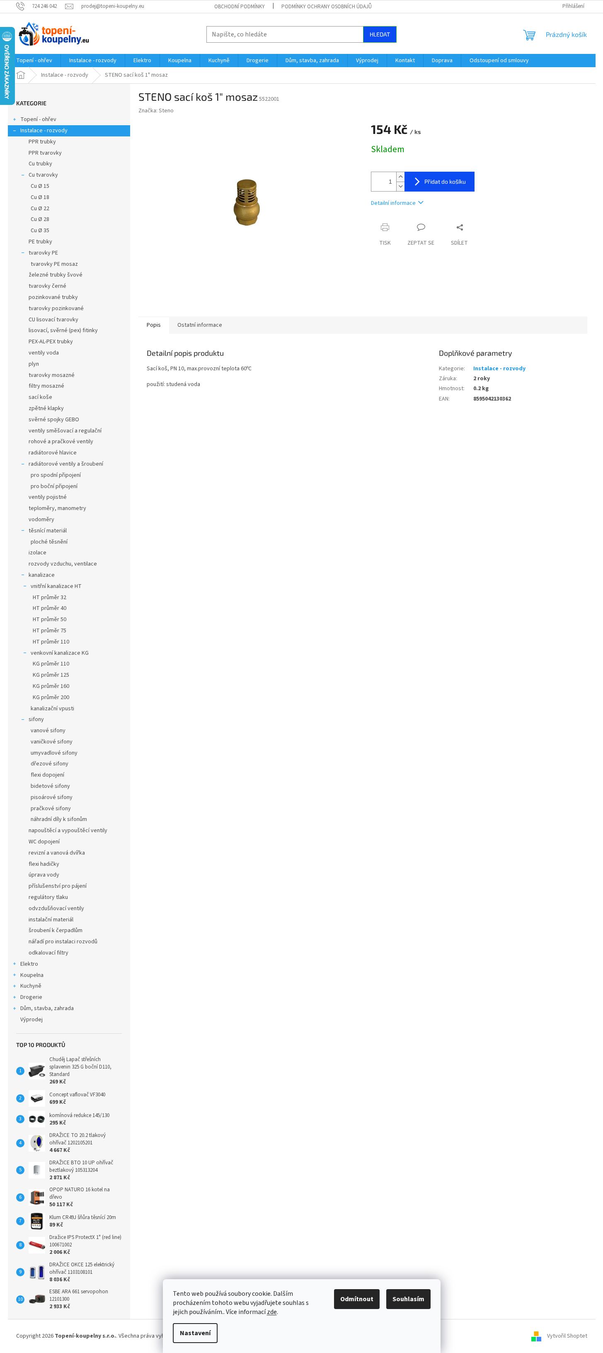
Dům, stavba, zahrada (47, 1008)
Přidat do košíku (445, 181)
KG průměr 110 (51, 664)
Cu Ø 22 (40, 208)
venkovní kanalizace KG (60, 653)
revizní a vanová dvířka (57, 853)
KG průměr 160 (51, 686)
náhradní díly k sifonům (59, 819)
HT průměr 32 (49, 597)
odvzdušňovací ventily (56, 908)
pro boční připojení (54, 486)
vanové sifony (48, 730)
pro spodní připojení (56, 475)
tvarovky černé (47, 286)
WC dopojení (44, 842)
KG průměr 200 (51, 697)
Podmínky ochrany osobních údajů (326, 6)
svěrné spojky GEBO (54, 419)
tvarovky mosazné (52, 375)
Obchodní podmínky (239, 6)
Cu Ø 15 (40, 186)
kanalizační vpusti (52, 708)
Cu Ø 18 (40, 197)
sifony (36, 719)
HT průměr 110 (51, 642)
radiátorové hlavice (53, 453)
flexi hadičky (44, 864)
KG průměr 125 (51, 675)
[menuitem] (34, 60)
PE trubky (40, 242)
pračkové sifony (51, 808)
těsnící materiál (48, 531)
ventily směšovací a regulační (65, 431)
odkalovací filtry (48, 953)
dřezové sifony (49, 764)
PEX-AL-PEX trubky (51, 342)
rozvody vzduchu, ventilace (63, 564)
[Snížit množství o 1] (400, 186)
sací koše (40, 397)
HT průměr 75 (49, 631)
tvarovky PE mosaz (54, 264)
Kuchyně (30, 986)
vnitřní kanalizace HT (56, 586)
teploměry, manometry (57, 508)
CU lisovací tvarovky (53, 320)
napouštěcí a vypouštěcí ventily (68, 830)
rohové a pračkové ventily (61, 441)
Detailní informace (393, 203)
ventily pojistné (48, 497)
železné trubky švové (55, 275)
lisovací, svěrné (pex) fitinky (63, 330)
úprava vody (44, 875)
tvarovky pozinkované (56, 308)
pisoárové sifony (52, 797)
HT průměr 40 (49, 608)
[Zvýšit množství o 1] (400, 177)
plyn (34, 364)
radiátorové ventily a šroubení (66, 464)
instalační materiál (51, 920)
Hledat (380, 34)
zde (272, 1312)
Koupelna (32, 975)
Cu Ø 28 (40, 219)
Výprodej (31, 1019)
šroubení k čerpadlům (55, 930)
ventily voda (44, 353)
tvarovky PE (43, 253)
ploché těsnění (49, 542)
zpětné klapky (46, 408)
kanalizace (42, 575)
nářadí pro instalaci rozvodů (63, 942)
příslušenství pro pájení (58, 886)
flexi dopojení (47, 775)
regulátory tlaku (48, 897)
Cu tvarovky (43, 175)
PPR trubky (42, 142)
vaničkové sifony (52, 742)
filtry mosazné (46, 386)
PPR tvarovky (45, 153)
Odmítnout (356, 1299)
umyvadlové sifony (54, 753)
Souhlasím (408, 1299)
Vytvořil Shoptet (567, 1336)
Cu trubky (40, 164)
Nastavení (195, 1333)
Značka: (156, 111)
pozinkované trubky (53, 297)
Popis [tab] (154, 325)
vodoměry (41, 519)
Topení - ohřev (38, 119)
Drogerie (31, 997)
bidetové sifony (50, 786)
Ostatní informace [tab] (199, 325)
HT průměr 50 (49, 619)
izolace (37, 553)
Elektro (29, 964)
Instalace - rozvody (44, 130)
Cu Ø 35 (40, 230)
